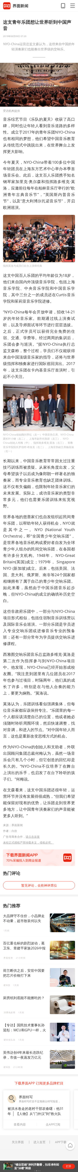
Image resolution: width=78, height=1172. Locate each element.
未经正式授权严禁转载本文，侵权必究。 (28, 842)
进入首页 (39, 1142)
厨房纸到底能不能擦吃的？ (24, 997)
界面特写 (26, 1097)
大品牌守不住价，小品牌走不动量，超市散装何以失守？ (24, 920)
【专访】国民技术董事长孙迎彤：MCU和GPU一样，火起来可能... (24, 1030)
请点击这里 (33, 837)
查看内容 (20, 1124)
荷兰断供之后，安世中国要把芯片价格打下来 (24, 973)
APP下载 (61, 1142)
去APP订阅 (53, 1124)
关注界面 (18, 1142)
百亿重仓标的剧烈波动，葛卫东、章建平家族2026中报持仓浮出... (24, 948)
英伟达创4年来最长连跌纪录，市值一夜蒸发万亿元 (23, 1055)
